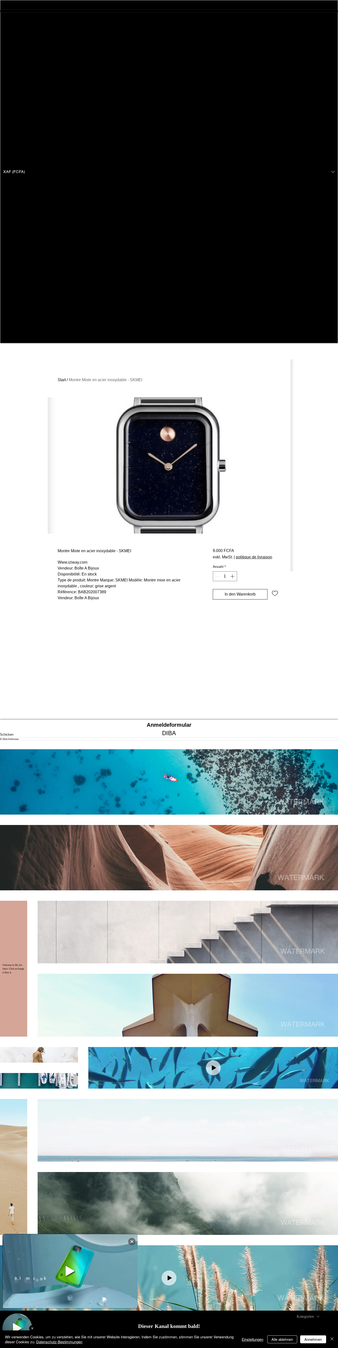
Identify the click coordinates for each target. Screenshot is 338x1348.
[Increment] (232, 576)
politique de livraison (254, 557)
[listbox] (169, 171)
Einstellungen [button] (252, 1339)
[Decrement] (217, 576)
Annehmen (313, 1339)
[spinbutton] (224, 576)
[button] (169, 171)
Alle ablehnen (282, 1339)
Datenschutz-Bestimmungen (59, 1341)
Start (62, 380)
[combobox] (308, 1316)
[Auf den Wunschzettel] (274, 593)
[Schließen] (332, 1339)
